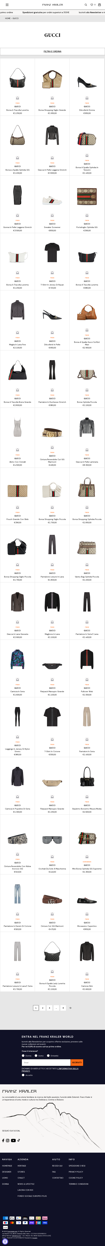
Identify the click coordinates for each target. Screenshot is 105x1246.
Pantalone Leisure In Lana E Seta (17, 986)
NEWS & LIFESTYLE (26, 1184)
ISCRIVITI (77, 1062)
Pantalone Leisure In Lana (52, 576)
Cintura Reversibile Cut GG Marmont (52, 460)
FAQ (54, 1172)
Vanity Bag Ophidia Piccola (87, 576)
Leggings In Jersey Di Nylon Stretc (17, 750)
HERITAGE (22, 1166)
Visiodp (34, 1238)
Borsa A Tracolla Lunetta (17, 110)
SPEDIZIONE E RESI (77, 1166)
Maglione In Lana (52, 634)
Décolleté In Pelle (52, 344)
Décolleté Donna (87, 110)
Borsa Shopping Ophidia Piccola (87, 519)
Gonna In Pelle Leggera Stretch (17, 227)
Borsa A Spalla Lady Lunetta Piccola (52, 984)
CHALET (21, 1178)
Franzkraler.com (12, 1231)
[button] (99, 5)
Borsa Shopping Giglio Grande (52, 110)
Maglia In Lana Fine (17, 344)
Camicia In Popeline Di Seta (17, 809)
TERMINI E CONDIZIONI (78, 1184)
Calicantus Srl (16, 1236)
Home (8, 18)
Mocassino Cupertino (87, 926)
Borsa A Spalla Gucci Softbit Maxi (87, 343)
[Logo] (52, 5)
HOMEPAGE (7, 1166)
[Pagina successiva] (69, 1008)
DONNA (5, 1184)
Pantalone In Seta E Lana (87, 634)
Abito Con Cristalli (17, 462)
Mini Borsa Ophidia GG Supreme (87, 868)
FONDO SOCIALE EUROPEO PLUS (32, 1196)
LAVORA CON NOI (25, 1190)
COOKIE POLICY (76, 1178)
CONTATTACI (57, 1178)
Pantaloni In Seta (87, 751)
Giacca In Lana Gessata (17, 634)
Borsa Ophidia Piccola (87, 402)
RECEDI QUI (57, 1166)
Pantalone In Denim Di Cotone (17, 926)
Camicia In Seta (17, 691)
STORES (21, 1172)
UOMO (5, 1178)
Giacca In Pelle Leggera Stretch (52, 170)
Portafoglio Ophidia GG (86, 227)
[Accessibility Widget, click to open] (5, 1241)
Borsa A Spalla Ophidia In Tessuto (87, 168)
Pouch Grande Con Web (18, 519)
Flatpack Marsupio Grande (52, 691)
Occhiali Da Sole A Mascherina (52, 868)
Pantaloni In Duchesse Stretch (52, 402)
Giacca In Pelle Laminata (87, 462)
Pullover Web (87, 691)
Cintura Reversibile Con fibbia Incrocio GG (17, 867)
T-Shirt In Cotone (52, 751)
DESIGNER (6, 1172)
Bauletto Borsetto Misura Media (86, 809)
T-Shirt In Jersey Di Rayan (52, 285)
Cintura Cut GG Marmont (52, 926)
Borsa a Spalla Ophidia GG (18, 170)
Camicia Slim (87, 986)
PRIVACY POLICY (76, 1172)
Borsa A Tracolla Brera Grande (17, 402)
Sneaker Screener (52, 227)
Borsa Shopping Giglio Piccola (52, 519)
